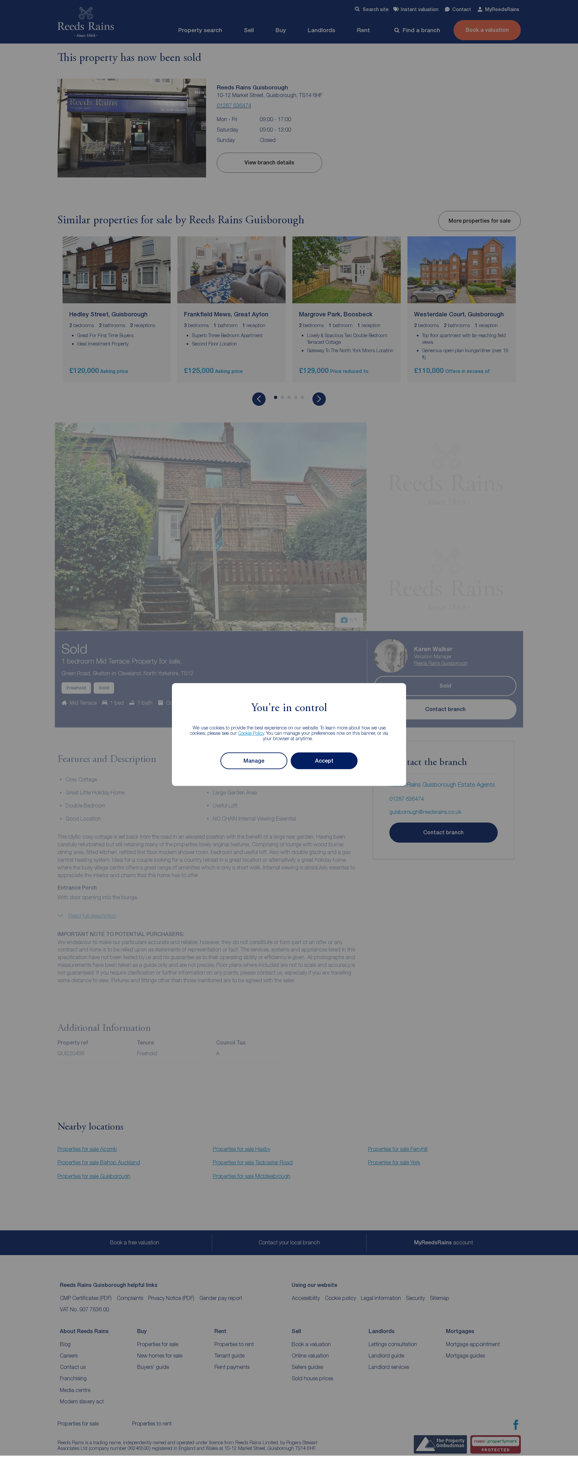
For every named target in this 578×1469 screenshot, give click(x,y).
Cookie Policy (251, 733)
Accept (324, 761)
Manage (254, 761)
